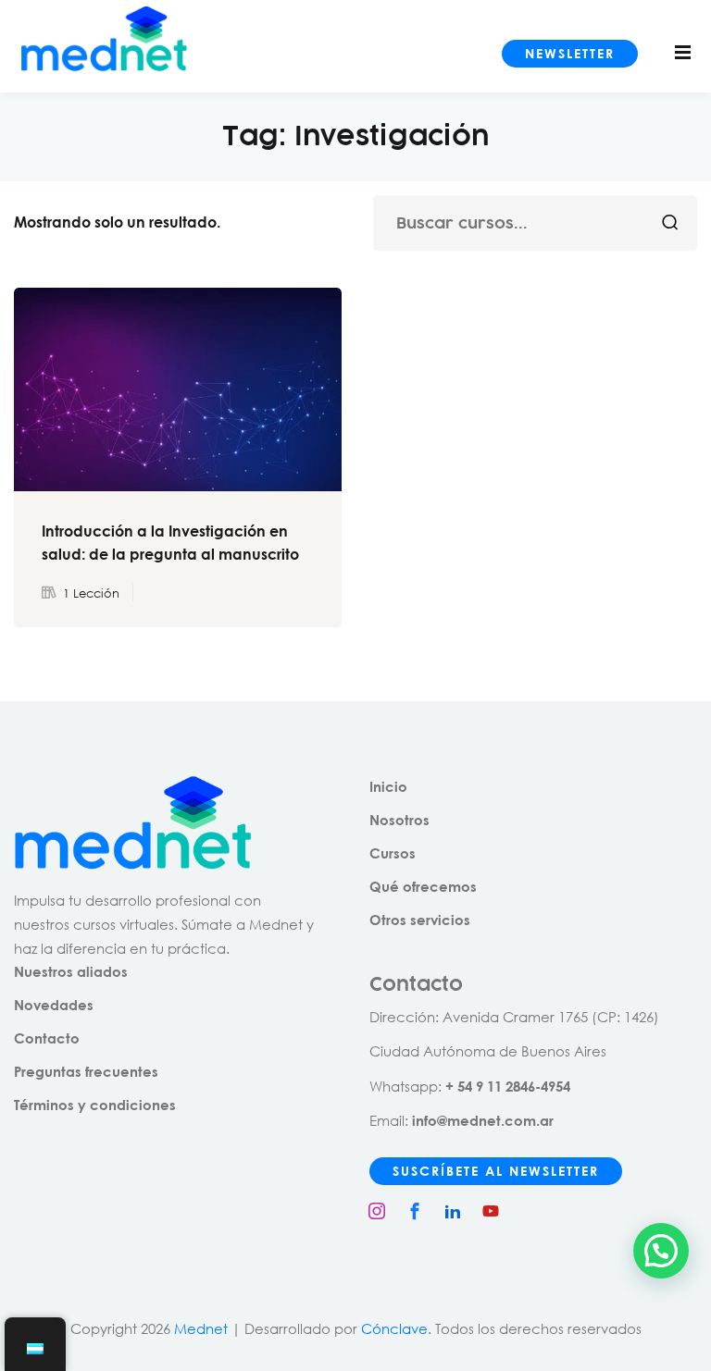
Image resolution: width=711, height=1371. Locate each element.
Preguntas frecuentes (86, 1071)
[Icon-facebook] (414, 1211)
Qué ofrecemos (423, 886)
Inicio (388, 786)
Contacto (47, 1038)
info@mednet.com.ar (483, 1120)
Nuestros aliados (71, 971)
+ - (507, 1086)
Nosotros (399, 819)
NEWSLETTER (570, 53)
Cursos (392, 853)
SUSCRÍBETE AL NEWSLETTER (496, 1171)
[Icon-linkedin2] (452, 1211)
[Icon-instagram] (376, 1211)
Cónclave (394, 1328)
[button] (661, 1250)
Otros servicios (419, 919)
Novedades (54, 1004)
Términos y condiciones (95, 1104)
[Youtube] (490, 1211)
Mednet (201, 1328)
